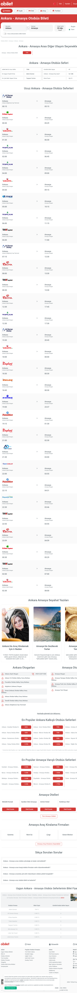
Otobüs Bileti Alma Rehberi (8, 964)
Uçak (20, 11)
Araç (44, 11)
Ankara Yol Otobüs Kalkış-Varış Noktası (17, 678)
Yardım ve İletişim (53, 972)
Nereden (8, 26)
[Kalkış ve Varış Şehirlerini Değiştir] (28, 28)
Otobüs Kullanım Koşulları (56, 968)
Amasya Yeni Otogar (61, 690)
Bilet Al (3, 954)
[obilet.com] (11, 5)
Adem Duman (30, 74)
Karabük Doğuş (29, 954)
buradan (18, 985)
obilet (62, 898)
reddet (21, 980)
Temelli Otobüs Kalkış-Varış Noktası (16, 701)
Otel (32, 11)
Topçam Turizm (30, 78)
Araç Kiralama (52, 956)
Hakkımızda (52, 960)
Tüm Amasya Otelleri (49, 816)
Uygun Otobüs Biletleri (7, 952)
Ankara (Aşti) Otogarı (11, 674)
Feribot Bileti (52, 958)
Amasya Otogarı (59, 674)
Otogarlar (3, 962)
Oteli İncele (10, 809)
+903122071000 (40, 674)
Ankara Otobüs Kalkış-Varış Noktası (16, 696)
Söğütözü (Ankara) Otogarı (13, 686)
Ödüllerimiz (52, 970)
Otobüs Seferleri (5, 956)
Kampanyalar (4, 966)
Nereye (33, 26)
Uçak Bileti (52, 952)
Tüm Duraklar (4, 958)
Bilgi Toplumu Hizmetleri (55, 964)
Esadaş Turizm (29, 960)
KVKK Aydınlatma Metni (55, 962)
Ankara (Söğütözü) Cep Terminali (15, 705)
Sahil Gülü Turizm (29, 958)
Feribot (57, 11)
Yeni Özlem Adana (30, 952)
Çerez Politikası (53, 966)
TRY (60, 4)
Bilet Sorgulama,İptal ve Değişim (53, 975)
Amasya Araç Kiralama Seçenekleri (48, 844)
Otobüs (7, 11)
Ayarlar (56, 987)
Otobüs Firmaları (5, 960)
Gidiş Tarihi (60, 26)
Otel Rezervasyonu (54, 954)
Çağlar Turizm (28, 956)
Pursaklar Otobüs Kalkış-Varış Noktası (17, 682)
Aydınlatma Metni (9, 981)
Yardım (67, 4)
